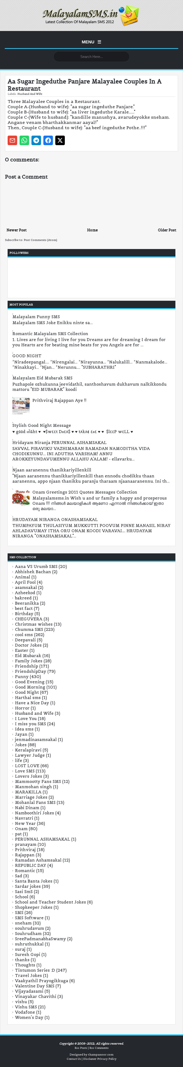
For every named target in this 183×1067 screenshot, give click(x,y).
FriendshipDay (30, 671)
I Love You (26, 718)
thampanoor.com (100, 1054)
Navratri (24, 818)
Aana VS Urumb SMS (36, 566)
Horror (22, 708)
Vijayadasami (29, 991)
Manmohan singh (33, 786)
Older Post (167, 230)
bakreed (23, 598)
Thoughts (25, 965)
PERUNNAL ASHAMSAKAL (42, 839)
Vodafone (25, 1012)
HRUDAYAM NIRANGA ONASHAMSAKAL (55, 519)
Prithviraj (25, 849)
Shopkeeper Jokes (33, 907)
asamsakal (26, 587)
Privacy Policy (107, 1059)
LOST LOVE (27, 765)
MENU (91, 42)
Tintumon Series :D (35, 970)
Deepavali (25, 640)
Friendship (26, 666)
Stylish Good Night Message (41, 425)
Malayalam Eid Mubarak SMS (42, 378)
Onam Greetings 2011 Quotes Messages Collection (84, 492)
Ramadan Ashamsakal (38, 860)
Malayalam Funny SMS (36, 316)
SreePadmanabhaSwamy (40, 938)
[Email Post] (12, 140)
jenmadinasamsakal (36, 739)
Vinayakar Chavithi (35, 996)
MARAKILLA (28, 792)
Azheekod (25, 592)
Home (92, 230)
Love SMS (25, 771)
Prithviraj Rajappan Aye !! (59, 400)
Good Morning (30, 687)
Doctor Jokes (28, 645)
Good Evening (30, 681)
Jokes (21, 744)
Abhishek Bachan (33, 571)
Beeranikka (27, 603)
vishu (21, 1001)
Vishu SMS (26, 1007)
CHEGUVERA (28, 619)
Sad (18, 875)
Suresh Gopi (27, 954)
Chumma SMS (29, 629)
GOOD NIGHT (26, 355)
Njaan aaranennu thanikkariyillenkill (51, 470)
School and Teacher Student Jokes (50, 902)
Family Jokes (28, 661)
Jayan (21, 734)
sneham (23, 923)
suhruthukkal (29, 944)
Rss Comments (99, 1048)
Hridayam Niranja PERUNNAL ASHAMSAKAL (59, 442)
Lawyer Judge (30, 755)
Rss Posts (81, 1048)
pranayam (25, 844)
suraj (20, 949)
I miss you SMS (30, 723)
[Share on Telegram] (36, 140)
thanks (22, 959)
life (18, 760)
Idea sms (24, 729)
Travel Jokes (28, 975)
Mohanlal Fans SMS (35, 802)
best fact (24, 608)
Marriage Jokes (31, 797)
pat (18, 834)
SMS (19, 912)
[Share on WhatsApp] (24, 140)
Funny (22, 676)
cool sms (24, 634)
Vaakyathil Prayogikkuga (41, 980)
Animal (22, 577)
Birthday (24, 613)
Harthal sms (28, 697)
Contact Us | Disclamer (82, 1059)
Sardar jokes (28, 886)
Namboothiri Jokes (34, 813)
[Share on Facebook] (48, 140)
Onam (21, 828)
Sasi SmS (24, 891)
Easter (21, 650)
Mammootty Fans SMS (38, 781)
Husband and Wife (29, 94)
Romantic (25, 870)
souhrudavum (29, 928)
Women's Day (29, 1017)
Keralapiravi (28, 750)
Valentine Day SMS (34, 986)
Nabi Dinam (27, 807)
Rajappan (25, 855)
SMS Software (29, 917)
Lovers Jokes (28, 776)
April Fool (25, 582)
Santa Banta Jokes (33, 881)
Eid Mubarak (28, 655)
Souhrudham (28, 933)
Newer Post (17, 230)
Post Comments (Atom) (40, 240)
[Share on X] (60, 140)
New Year (25, 823)
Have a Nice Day (32, 702)
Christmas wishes (34, 624)
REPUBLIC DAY (30, 865)
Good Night (27, 692)
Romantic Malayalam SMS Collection (50, 333)
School (21, 896)
